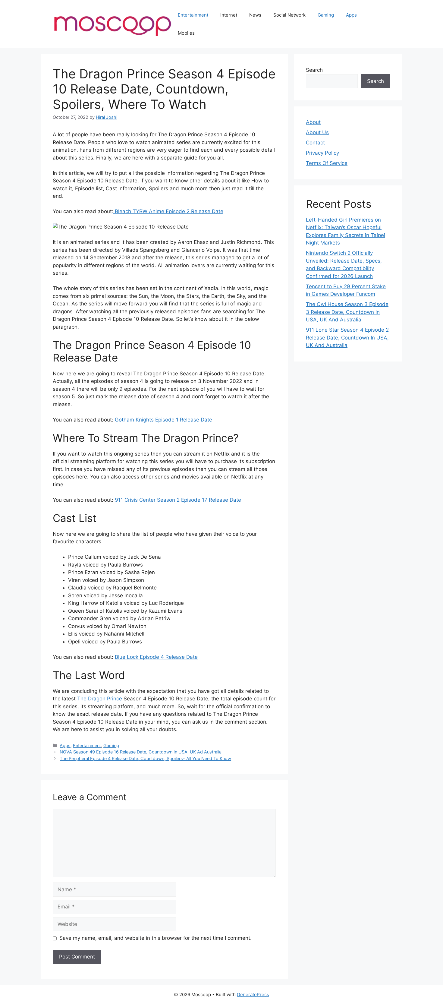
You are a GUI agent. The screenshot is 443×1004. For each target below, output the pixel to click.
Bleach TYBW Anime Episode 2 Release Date (168, 211)
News (255, 15)
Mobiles (186, 33)
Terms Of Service (326, 163)
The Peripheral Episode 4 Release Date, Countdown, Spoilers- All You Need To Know (145, 758)
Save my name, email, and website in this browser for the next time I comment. (155, 938)
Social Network (289, 15)
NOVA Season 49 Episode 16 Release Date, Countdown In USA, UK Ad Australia (141, 751)
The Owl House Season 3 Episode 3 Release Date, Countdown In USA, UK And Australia (347, 312)
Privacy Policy (322, 153)
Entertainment (193, 15)
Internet (228, 15)
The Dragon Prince (99, 699)
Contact (315, 143)
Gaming (326, 15)
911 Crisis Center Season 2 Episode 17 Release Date (178, 500)
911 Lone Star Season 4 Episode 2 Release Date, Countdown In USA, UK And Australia (347, 337)
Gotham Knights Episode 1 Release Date (163, 420)
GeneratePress (253, 994)
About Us (317, 132)
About (313, 122)
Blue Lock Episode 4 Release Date (156, 657)
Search (314, 70)
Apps (351, 15)
